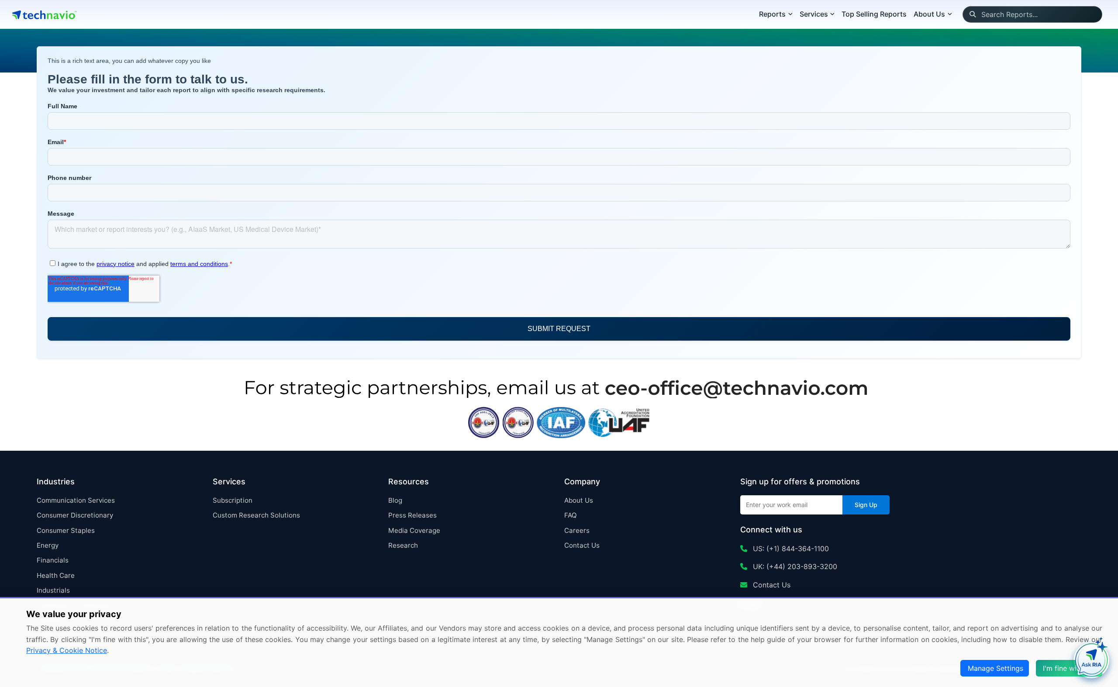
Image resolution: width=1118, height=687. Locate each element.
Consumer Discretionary (75, 515)
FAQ (570, 515)
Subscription (232, 500)
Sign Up (866, 504)
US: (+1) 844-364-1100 (790, 548)
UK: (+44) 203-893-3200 (794, 566)
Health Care (56, 575)
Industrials (53, 590)
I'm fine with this (1070, 668)
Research (403, 545)
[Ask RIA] (1091, 660)
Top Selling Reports (874, 14)
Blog (395, 500)
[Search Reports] (972, 14)
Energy (48, 545)
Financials (53, 560)
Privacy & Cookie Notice (66, 650)
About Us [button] (929, 14)
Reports (772, 14)
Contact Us (582, 545)
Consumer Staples (66, 530)
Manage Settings (995, 668)
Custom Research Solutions (256, 515)
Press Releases (412, 515)
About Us (578, 500)
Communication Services (76, 500)
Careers (577, 530)
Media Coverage (414, 530)
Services (814, 14)
